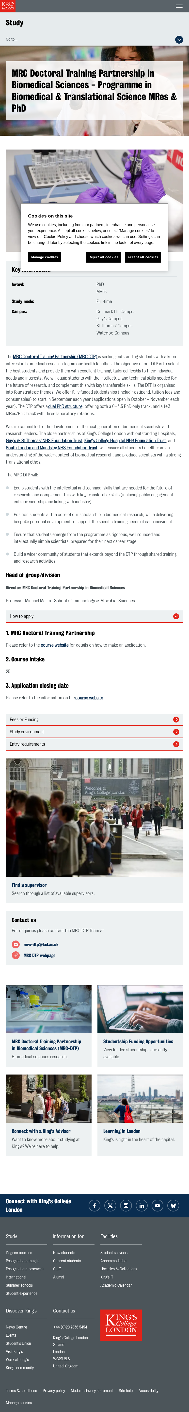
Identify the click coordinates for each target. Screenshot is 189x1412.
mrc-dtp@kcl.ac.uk (41, 944)
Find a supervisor (29, 885)
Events (26, 1336)
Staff (73, 1270)
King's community (26, 1369)
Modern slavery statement (92, 1391)
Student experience (26, 1295)
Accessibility (148, 1391)
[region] (94, 237)
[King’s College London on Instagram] (126, 1205)
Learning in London (122, 1131)
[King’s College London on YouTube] (157, 1205)
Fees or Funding (24, 720)
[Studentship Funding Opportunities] (140, 1009)
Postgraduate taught (26, 1262)
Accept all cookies (142, 257)
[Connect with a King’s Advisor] (49, 1099)
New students (73, 1254)
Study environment (27, 732)
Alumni (73, 1278)
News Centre (26, 1328)
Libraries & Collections (121, 1270)
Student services (121, 1254)
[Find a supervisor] (94, 817)
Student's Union (26, 1345)
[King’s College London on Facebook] (94, 1205)
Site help (126, 1391)
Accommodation (121, 1262)
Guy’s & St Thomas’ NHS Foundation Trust (44, 441)
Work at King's (26, 1361)
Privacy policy (54, 1391)
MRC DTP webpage (39, 955)
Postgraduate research (26, 1270)
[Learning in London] (140, 1099)
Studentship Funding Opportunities (138, 1041)
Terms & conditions (21, 1391)
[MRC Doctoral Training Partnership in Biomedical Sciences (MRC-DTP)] (49, 1009)
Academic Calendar (121, 1286)
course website (55, 645)
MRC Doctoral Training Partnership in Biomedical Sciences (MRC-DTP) (46, 1045)
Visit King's (26, 1353)
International (26, 1278)
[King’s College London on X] (110, 1205)
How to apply (21, 616)
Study (14, 22)
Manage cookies (19, 1403)
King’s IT (121, 1278)
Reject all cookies (103, 257)
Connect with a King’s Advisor (41, 1131)
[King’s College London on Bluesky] (173, 1205)
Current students (73, 1262)
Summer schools (26, 1286)
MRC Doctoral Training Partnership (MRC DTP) (55, 357)
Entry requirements (27, 744)
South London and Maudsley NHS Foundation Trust (51, 448)
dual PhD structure (65, 406)
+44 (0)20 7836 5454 (70, 1327)
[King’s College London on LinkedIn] (142, 1205)
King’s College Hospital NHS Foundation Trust (125, 441)
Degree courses (26, 1254)
